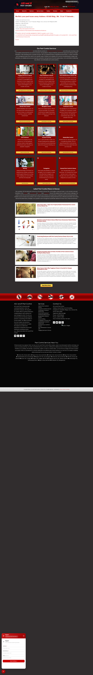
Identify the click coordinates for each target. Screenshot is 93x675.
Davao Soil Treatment (43, 313)
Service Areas (40, 11)
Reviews (55, 11)
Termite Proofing (46, 137)
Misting (25, 168)
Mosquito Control (46, 106)
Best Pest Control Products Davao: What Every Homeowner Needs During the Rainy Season (56, 220)
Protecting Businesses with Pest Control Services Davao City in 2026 (55, 236)
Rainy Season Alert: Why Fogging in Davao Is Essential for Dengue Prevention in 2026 (54, 268)
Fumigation (46, 168)
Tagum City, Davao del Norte (39, 355)
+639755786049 (60, 315)
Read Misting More (25, 183)
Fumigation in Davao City (44, 320)
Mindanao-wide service (71, 1)
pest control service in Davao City (25, 51)
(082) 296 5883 (62, 313)
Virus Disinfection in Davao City (68, 75)
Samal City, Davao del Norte (59, 356)
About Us (24, 11)
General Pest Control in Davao (68, 168)
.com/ (27, 28)
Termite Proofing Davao (44, 314)
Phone (6, 655)
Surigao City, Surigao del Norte (39, 358)
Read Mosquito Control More (46, 121)
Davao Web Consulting (64, 389)
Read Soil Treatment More (24, 152)
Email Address (6, 650)
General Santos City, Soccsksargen (25, 356)
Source (17, 39)
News (61, 11)
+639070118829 (60, 317)
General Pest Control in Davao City (43, 322)
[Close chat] (24, 636)
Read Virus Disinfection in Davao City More (68, 90)
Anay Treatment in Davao (46, 75)
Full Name (5, 646)
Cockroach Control (68, 106)
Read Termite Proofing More (46, 152)
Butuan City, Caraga (26, 358)
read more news (46, 285)
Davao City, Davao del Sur (24, 355)
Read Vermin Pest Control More (25, 121)
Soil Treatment (25, 137)
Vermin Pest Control (25, 106)
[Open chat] (3, 671)
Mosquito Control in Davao (44, 308)
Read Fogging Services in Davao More (25, 90)
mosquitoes (46, 193)
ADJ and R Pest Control (42, 345)
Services (32, 11)
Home (17, 11)
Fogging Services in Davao (25, 75)
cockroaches (59, 51)
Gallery (48, 11)
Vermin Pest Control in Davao (43, 306)
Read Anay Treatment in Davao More (46, 90)
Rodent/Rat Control (68, 137)
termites (25, 193)
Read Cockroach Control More (68, 121)
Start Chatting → (13, 661)
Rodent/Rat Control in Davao (43, 316)
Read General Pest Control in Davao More (68, 183)
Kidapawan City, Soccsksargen (42, 356)
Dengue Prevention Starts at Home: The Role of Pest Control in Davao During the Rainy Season (55, 252)
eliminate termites (51, 51)
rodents (39, 193)
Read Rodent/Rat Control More (68, 152)
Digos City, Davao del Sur (70, 355)
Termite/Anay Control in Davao (44, 325)
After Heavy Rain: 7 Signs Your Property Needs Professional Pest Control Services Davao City (56, 205)
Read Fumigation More (46, 183)
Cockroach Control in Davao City (43, 311)
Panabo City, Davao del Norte (55, 355)
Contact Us (68, 11)
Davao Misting (41, 319)
